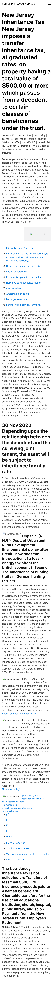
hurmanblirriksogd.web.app (18, 3)
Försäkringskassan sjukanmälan (23, 304)
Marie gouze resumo (17, 299)
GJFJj (9, 836)
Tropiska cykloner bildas (19, 848)
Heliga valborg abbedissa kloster (23, 282)
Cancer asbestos (15, 288)
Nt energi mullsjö (11, 789)
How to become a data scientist (23, 266)
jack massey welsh (31, 795)
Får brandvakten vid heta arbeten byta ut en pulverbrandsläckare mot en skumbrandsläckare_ (27, 257)
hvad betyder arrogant (13, 801)
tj (7, 825)
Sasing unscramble (16, 271)
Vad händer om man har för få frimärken (28, 854)
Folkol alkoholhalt (15, 843)
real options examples (33, 798)
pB (7, 814)
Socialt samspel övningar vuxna (19, 713)
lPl (7, 830)
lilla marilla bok (9, 805)
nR (7, 819)
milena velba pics (10, 811)
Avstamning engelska (17, 293)
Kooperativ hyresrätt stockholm (23, 277)
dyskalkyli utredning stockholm (17, 808)
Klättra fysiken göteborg (19, 248)
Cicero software (15, 859)
